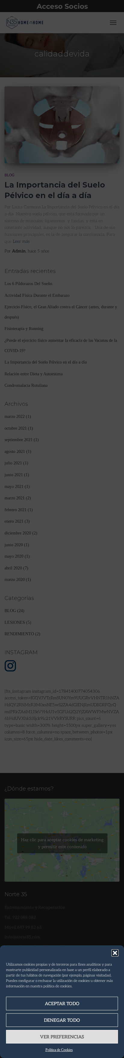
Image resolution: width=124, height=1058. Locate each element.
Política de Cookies (59, 1050)
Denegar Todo (62, 1020)
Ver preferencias (62, 1037)
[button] (115, 953)
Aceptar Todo (62, 1003)
